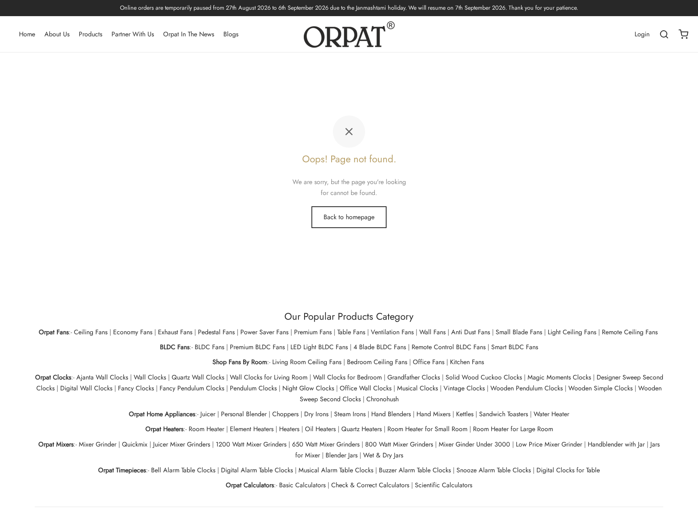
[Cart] (683, 34)
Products (90, 34)
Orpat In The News (188, 34)
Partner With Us (132, 34)
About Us (56, 34)
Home (27, 34)
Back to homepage (349, 217)
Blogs (230, 34)
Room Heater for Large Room (513, 429)
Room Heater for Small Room (427, 429)
